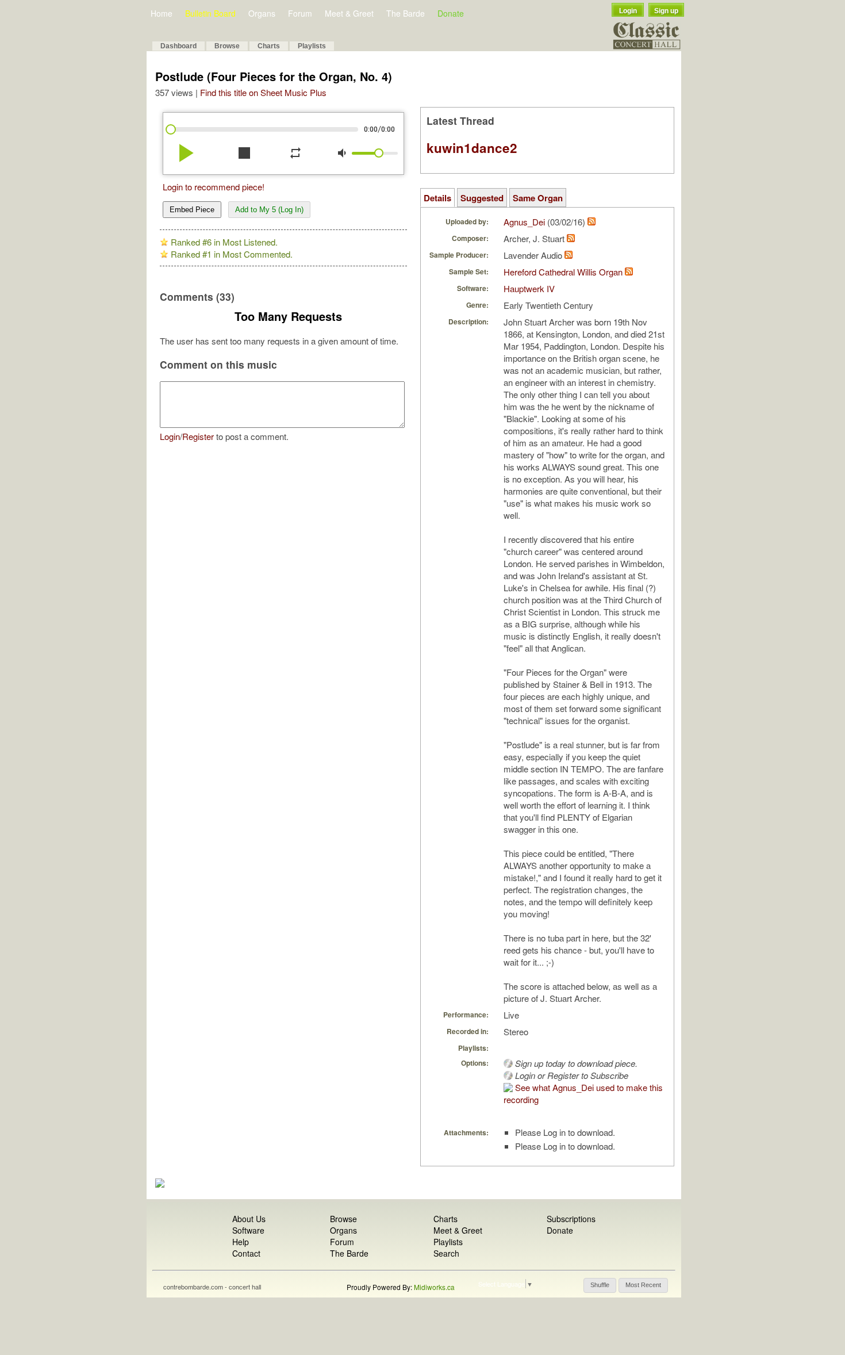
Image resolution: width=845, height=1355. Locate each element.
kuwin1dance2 (472, 148)
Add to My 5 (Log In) (269, 209)
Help (240, 1241)
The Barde (405, 13)
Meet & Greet (349, 13)
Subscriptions (571, 1218)
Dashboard (178, 46)
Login (628, 11)
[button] (599, 1285)
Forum (300, 13)
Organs (261, 13)
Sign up (666, 11)
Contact (246, 1253)
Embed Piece (192, 209)
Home (161, 13)
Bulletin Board (210, 13)
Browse (227, 46)
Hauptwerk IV (529, 288)
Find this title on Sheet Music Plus (263, 92)
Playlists (312, 46)
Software (248, 1230)
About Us (249, 1218)
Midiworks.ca (434, 1287)
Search (446, 1253)
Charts (269, 46)
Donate (450, 13)
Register (198, 436)
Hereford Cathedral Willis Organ (563, 272)
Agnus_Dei (524, 222)
